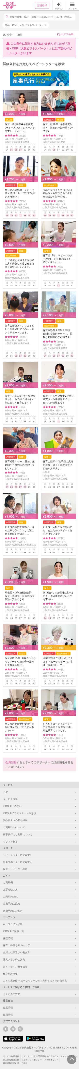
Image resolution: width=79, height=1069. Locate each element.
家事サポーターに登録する (17, 861)
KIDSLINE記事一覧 (13, 931)
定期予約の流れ (11, 903)
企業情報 (8, 1007)
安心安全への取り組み (15, 820)
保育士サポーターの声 (15, 868)
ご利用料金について (14, 827)
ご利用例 (8, 882)
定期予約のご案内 (12, 910)
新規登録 (42, 5)
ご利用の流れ (10, 896)
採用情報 (8, 1014)
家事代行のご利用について (17, 834)
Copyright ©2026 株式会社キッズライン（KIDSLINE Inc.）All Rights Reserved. (39, 1049)
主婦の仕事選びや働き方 (16, 952)
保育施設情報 (10, 973)
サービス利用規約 (11, 1056)
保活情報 (8, 938)
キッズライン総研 (12, 924)
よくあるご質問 (11, 994)
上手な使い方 (10, 889)
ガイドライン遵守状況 (15, 966)
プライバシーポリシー (31, 1059)
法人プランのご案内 (14, 959)
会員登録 (11, 762)
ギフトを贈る (10, 841)
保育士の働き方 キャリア (16, 945)
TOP (5, 791)
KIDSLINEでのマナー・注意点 (19, 813)
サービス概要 (10, 799)
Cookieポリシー (51, 1059)
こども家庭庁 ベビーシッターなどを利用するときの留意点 (35, 980)
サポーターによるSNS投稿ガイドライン (39, 1056)
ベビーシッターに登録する (17, 854)
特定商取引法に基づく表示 (15, 1063)
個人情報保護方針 (11, 1059)
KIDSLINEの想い (12, 806)
